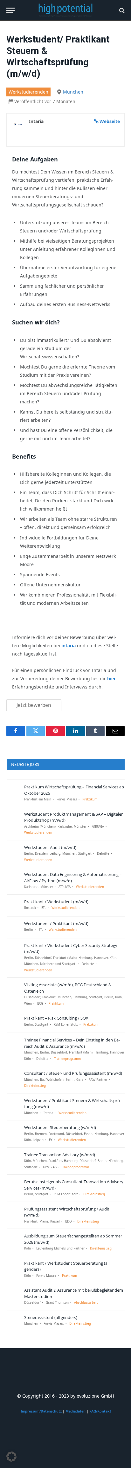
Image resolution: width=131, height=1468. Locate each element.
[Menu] (10, 10)
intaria (68, 646)
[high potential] (65, 10)
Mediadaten (76, 1411)
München (73, 92)
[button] (11, 1456)
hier (111, 678)
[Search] (121, 10)
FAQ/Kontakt (100, 1411)
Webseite (110, 121)
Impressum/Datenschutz (41, 1411)
